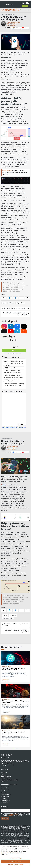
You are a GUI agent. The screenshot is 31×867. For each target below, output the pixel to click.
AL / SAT (25, 6)
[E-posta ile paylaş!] (27, 298)
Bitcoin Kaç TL (4, 797)
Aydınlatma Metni (13, 813)
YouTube (11, 332)
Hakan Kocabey (6, 709)
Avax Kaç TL (4, 800)
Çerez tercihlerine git (16, 858)
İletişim (3, 780)
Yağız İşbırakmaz (13, 446)
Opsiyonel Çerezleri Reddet (15, 864)
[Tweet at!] (3, 298)
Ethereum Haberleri (6, 793)
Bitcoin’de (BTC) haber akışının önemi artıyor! (16, 624)
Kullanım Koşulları (5, 776)
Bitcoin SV (13, 615)
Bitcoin (4, 485)
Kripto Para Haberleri (8, 14)
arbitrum (11, 303)
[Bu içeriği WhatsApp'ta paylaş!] (21, 298)
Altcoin (5, 615)
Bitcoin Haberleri (5, 791)
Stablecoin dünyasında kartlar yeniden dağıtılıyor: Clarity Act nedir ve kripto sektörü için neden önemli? (13, 378)
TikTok (23, 327)
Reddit (23, 332)
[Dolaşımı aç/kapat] (28, 10)
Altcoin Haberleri (6, 438)
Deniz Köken (5, 742)
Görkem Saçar (5, 678)
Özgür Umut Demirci (14, 22)
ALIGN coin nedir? (9, 368)
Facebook (17, 327)
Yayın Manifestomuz (6, 774)
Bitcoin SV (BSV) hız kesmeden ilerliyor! (16, 308)
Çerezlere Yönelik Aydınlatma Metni (10, 778)
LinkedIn (10, 327)
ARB (4, 303)
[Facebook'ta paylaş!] (15, 298)
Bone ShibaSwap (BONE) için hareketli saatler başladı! (15, 314)
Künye (2, 772)
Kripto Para (20, 303)
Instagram (4, 327)
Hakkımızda (4, 771)
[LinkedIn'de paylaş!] (9, 298)
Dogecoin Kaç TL (5, 798)
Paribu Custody (5, 787)
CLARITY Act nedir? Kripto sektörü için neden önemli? (12, 371)
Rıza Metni (10, 814)
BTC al (14, 350)
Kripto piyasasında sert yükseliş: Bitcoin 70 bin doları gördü (14, 384)
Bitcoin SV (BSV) (8, 618)
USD (16, 346)
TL (14, 346)
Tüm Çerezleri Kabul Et (15, 861)
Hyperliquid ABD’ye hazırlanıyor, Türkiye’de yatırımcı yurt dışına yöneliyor (14, 172)
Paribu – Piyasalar (5, 785)
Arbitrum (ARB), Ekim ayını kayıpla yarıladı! (16, 631)
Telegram (17, 332)
